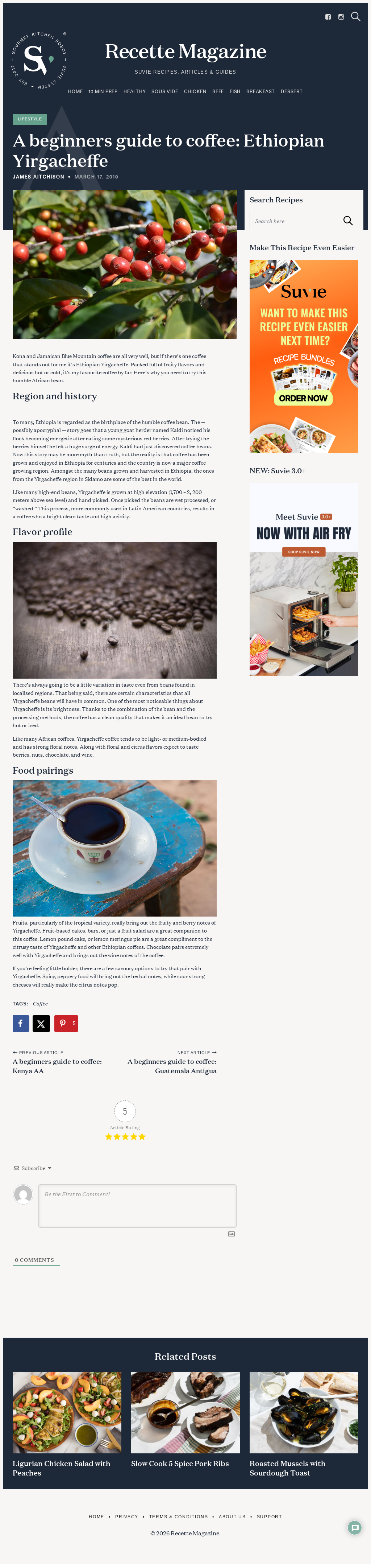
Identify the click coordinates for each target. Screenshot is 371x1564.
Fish (235, 91)
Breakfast (260, 91)
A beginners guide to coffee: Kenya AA (57, 1065)
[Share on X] (41, 1023)
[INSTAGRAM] (341, 17)
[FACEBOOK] (328, 17)
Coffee (40, 1003)
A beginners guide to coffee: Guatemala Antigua (172, 1065)
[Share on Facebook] (21, 1023)
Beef (218, 91)
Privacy (126, 1516)
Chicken (195, 91)
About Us (232, 1516)
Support (269, 1516)
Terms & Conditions (178, 1516)
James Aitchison (38, 177)
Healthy (135, 91)
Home (75, 91)
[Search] (355, 16)
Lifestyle (30, 119)
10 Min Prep (103, 91)
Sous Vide (164, 91)
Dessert (292, 91)
